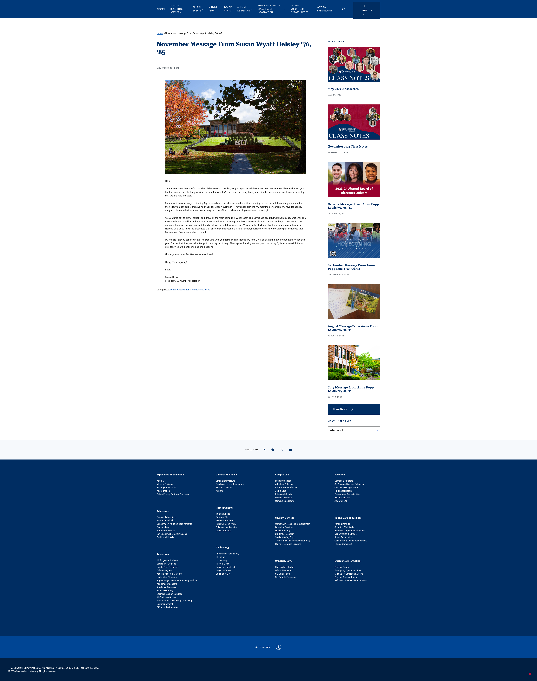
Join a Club (280, 491)
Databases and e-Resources (230, 484)
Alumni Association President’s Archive (189, 289)
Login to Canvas (223, 570)
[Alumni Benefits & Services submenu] (187, 9)
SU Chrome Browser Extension (349, 484)
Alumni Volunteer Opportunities (299, 9)
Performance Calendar (286, 487)
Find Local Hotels (165, 537)
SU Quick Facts (282, 573)
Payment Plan (222, 517)
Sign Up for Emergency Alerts (349, 573)
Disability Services (284, 527)
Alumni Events (197, 9)
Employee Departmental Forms (350, 530)
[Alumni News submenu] (218, 9)
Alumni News (213, 9)
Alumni (161, 9)
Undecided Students (167, 577)
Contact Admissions (166, 517)
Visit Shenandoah (165, 520)
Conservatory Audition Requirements (174, 524)
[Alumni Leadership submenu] (251, 9)
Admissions (163, 511)
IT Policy (220, 557)
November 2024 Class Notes (348, 146)
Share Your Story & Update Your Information (269, 9)
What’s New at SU (283, 570)
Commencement (165, 604)
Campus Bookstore (284, 501)
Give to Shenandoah (324, 9)
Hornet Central (224, 507)
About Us (161, 480)
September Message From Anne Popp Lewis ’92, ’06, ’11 (351, 267)
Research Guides (224, 487)
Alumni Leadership (243, 9)
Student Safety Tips (285, 537)
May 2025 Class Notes (343, 89)
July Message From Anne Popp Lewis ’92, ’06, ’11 (351, 389)
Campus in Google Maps (346, 487)
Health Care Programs (167, 567)
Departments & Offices (346, 534)
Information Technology (227, 553)
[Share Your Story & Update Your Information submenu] (285, 9)
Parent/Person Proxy (226, 524)
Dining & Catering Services (288, 544)
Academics (163, 554)
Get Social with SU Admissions (172, 534)
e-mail (74, 668)
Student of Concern (284, 534)
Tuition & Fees (223, 513)
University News (284, 560)
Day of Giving (228, 9)
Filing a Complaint (343, 544)
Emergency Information (348, 560)
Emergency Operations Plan (348, 570)
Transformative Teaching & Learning (174, 600)
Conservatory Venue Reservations (351, 540)
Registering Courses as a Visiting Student (177, 580)
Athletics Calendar (284, 484)
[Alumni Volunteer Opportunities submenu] (311, 9)
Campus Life (282, 474)
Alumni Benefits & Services (176, 9)
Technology (222, 547)
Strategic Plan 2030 (166, 487)
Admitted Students (166, 530)
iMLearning (221, 560)
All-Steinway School (166, 597)
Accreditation (163, 491)
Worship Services (283, 497)
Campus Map (163, 527)
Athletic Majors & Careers (169, 573)
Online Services (223, 530)
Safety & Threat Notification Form (351, 580)
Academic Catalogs (166, 587)
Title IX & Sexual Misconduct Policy (292, 540)
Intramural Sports (283, 494)
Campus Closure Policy (346, 577)
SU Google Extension (285, 577)
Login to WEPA (223, 573)
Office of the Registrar (226, 527)
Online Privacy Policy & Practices (173, 494)
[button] (343, 9)
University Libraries (226, 474)
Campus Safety (342, 567)
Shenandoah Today (284, 567)
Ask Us (219, 491)
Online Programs (165, 570)
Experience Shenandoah (170, 474)
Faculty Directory (165, 590)
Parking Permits (342, 524)
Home (160, 33)
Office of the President (168, 607)
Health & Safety (282, 530)
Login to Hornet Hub (225, 567)
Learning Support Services (169, 594)
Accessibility (262, 647)
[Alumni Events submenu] (202, 9)
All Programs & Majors (167, 560)
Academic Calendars (167, 584)
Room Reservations (344, 537)
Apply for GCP (341, 501)
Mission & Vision (165, 484)
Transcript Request (225, 520)
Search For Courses (166, 563)
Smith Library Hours (225, 480)
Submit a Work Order (345, 527)
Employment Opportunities (347, 494)
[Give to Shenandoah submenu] (333, 9)
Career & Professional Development (292, 524)
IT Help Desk (222, 563)
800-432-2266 (92, 668)
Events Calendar (283, 480)
